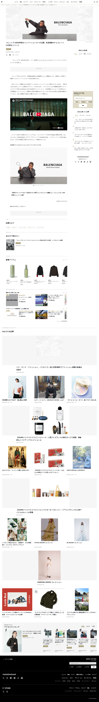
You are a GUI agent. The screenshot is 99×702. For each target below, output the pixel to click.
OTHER (90, 102)
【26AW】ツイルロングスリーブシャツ (53, 282)
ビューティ (25, 1)
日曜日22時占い (80, 674)
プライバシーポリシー (78, 691)
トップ (2, 4)
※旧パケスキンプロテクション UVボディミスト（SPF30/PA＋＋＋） (26, 282)
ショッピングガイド (68, 691)
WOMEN (83, 102)
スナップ (56, 1)
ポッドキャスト (74, 1)
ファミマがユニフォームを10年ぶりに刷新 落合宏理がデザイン (60, 641)
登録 (83, 105)
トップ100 (50, 1)
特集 (21, 1)
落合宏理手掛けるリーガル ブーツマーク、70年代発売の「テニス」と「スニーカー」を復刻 (72, 642)
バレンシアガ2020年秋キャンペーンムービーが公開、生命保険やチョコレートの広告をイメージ (38, 4)
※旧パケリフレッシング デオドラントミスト (12, 282)
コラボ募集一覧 (25, 308)
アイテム (77, 688)
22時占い (44, 1)
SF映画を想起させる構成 (34, 76)
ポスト (68, 1)
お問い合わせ (85, 691)
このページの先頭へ (9, 659)
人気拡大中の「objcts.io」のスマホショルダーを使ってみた (83, 128)
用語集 (80, 1)
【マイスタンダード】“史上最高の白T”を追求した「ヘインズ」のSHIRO (83, 135)
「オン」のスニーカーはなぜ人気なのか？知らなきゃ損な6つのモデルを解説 (83, 121)
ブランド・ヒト (37, 1)
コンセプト (93, 688)
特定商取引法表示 (93, 691)
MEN (77, 102)
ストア (31, 1)
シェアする (16, 54)
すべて (75, 53)
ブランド (71, 688)
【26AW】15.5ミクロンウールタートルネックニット (39, 282)
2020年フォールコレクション (42, 60)
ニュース (16, 1)
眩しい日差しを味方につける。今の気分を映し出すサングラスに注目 (83, 149)
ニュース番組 (45, 76)
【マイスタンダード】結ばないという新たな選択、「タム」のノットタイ (83, 142)
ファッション (14, 4)
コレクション (62, 1)
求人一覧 (17, 292)
